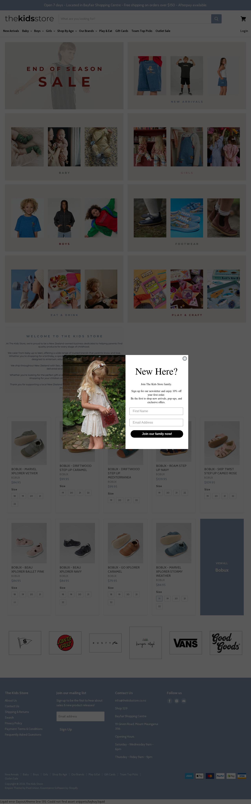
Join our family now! (157, 434)
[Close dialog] (185, 358)
